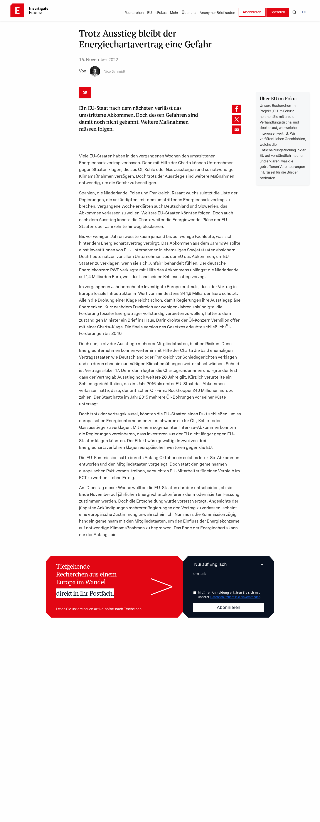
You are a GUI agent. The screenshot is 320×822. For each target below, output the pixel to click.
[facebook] (236, 109)
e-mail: (199, 573)
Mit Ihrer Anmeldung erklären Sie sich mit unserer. (229, 594)
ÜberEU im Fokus (279, 98)
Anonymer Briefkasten (217, 13)
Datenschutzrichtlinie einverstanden (235, 597)
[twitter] (236, 119)
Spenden (278, 12)
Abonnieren (252, 12)
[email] (236, 129)
